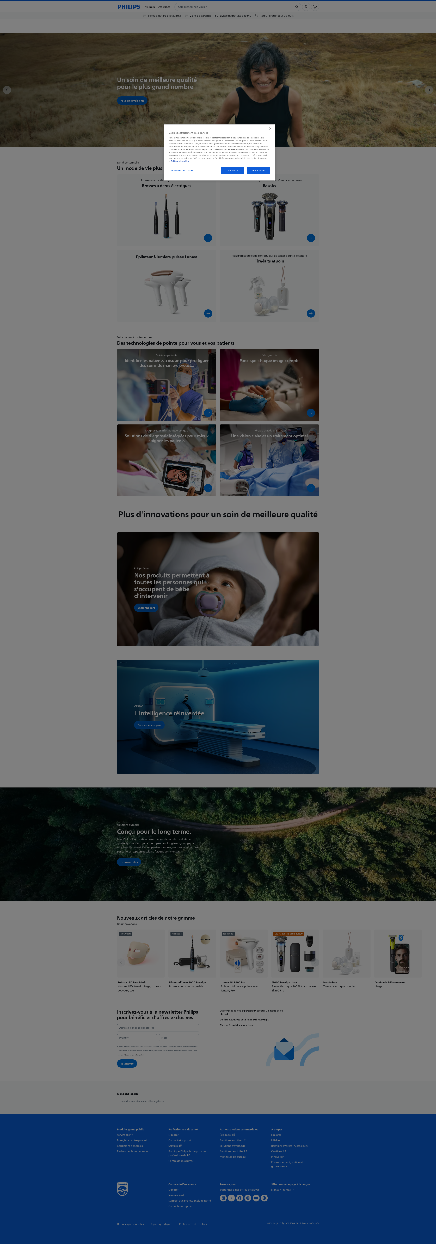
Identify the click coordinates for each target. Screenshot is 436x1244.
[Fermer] (270, 128)
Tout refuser (232, 170)
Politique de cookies (180, 161)
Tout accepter (258, 170)
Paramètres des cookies (182, 170)
